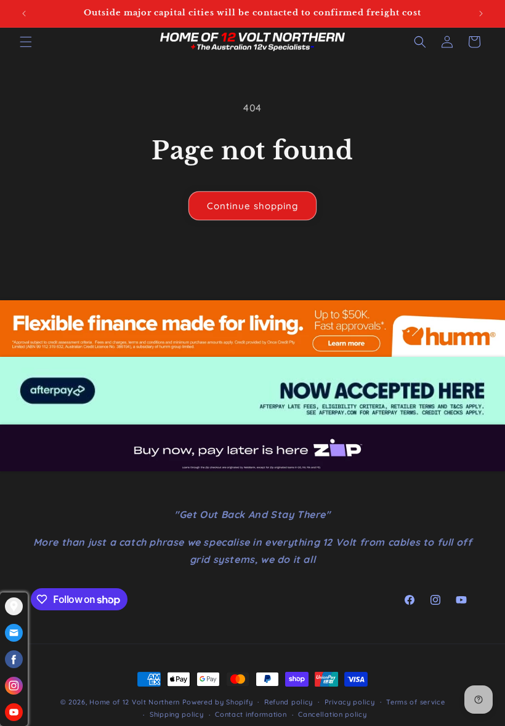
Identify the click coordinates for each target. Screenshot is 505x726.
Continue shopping (252, 206)
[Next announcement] (481, 13)
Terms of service (415, 702)
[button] (25, 41)
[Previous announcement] (24, 13)
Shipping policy (177, 714)
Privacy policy (350, 702)
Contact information (250, 714)
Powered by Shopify (217, 702)
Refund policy (288, 702)
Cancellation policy (332, 714)
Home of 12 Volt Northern (134, 702)
